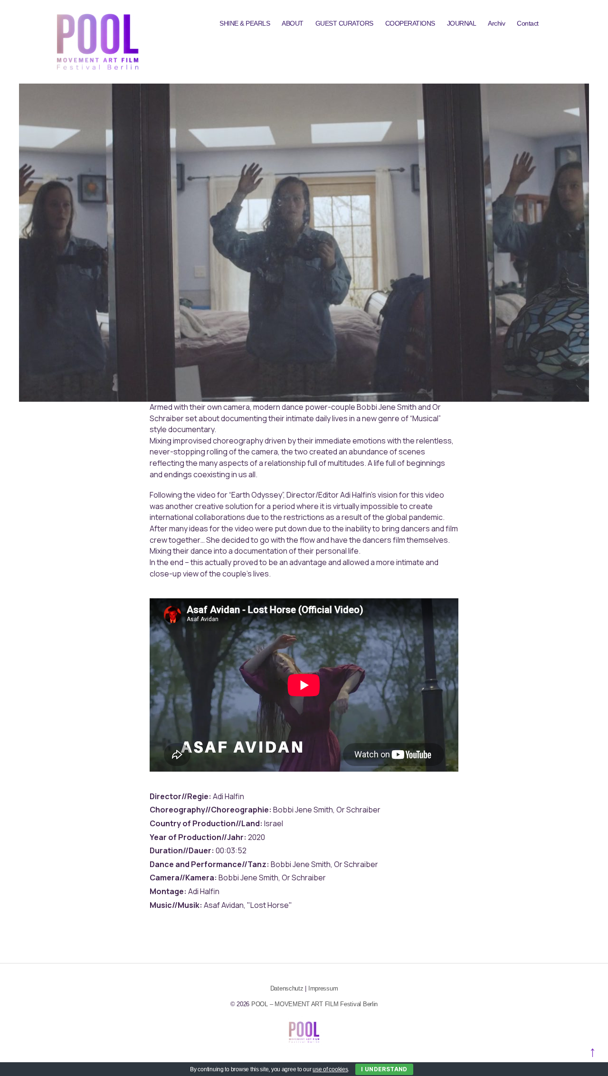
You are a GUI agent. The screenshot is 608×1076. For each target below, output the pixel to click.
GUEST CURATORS (344, 23)
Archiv (496, 23)
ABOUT (293, 23)
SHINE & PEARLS (244, 23)
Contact (528, 23)
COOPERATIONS (410, 23)
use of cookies (330, 1069)
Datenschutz (287, 988)
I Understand (384, 1069)
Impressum (323, 988)
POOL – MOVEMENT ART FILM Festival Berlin (314, 1004)
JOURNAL (461, 23)
